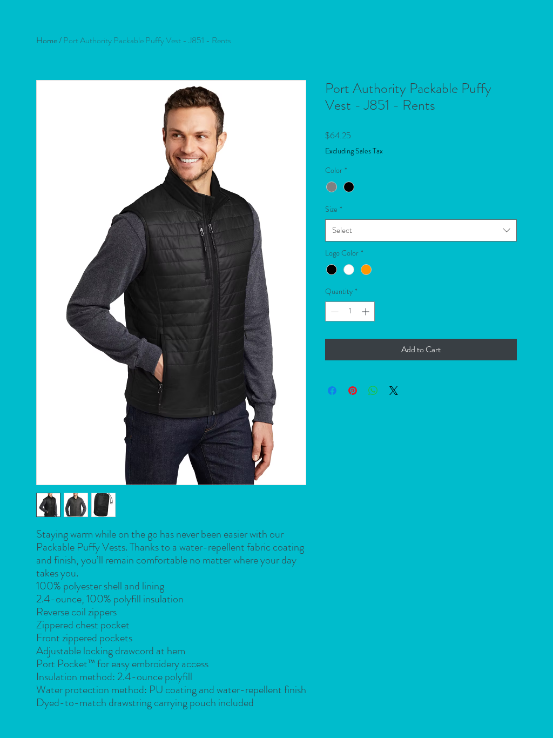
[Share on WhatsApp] (373, 390)
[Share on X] (393, 390)
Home (46, 40)
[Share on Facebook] (332, 390)
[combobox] (421, 230)
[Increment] (366, 311)
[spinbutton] (350, 311)
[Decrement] (333, 311)
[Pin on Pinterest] (352, 390)
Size (333, 209)
